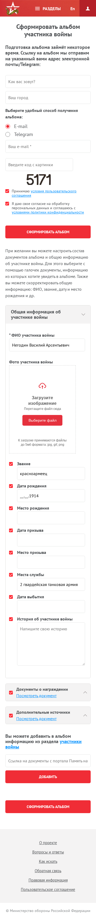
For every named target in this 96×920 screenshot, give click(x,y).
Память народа (12, 8)
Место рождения (33, 508)
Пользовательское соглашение (48, 889)
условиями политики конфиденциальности (48, 212)
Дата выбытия (30, 596)
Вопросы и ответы (48, 852)
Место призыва (31, 552)
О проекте (48, 842)
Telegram (23, 134)
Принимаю (44, 193)
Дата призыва (30, 530)
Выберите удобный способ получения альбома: (41, 113)
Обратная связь (48, 870)
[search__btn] (48, 776)
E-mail (20, 126)
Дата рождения (31, 485)
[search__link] (48, 760)
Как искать (48, 861)
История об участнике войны (45, 619)
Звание (23, 463)
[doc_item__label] (11, 692)
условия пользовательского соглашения (44, 193)
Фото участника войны (31, 361)
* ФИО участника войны (31, 335)
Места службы (30, 574)
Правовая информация (48, 880)
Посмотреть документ (36, 695)
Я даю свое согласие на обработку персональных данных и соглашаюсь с (48, 207)
